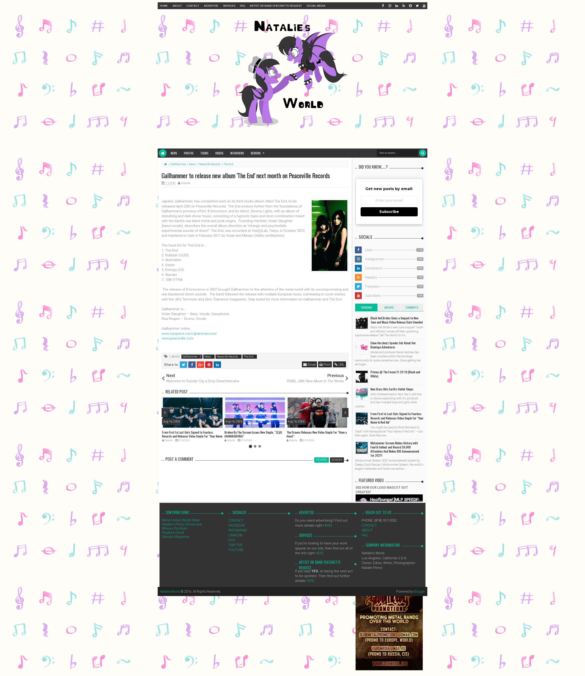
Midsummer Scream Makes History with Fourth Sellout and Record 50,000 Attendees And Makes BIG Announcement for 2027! (394, 449)
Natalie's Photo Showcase (182, 524)
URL (341, 365)
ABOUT (177, 5)
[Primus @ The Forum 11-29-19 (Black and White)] (362, 377)
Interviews (237, 153)
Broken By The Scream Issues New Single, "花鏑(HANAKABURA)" (253, 434)
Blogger (419, 591)
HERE (327, 525)
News (174, 153)
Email (311, 365)
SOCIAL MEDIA (316, 5)
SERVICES (229, 5)
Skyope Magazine (175, 537)
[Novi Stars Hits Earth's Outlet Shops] (362, 394)
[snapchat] (410, 5)
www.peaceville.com (178, 338)
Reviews (256, 153)
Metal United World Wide (181, 520)
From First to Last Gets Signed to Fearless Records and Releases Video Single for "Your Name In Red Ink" (192, 436)
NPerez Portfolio (174, 528)
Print (326, 365)
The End (248, 356)
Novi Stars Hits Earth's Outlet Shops (391, 389)
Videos (219, 153)
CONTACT (192, 5)
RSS (232, 540)
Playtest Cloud (173, 532)
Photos (189, 153)
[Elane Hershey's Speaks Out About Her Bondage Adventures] (362, 348)
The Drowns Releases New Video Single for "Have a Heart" (317, 434)
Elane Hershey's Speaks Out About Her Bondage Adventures (393, 344)
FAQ (242, 5)
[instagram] (389, 5)
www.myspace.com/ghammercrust (189, 333)
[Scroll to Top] (579, 668)
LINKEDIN (235, 535)
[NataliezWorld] (163, 153)
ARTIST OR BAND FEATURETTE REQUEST (276, 5)
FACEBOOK (237, 525)
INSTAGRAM (238, 530)
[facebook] (382, 5)
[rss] (403, 5)
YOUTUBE (236, 550)
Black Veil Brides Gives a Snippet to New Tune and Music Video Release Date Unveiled (396, 319)
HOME (164, 5)
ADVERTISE (211, 5)
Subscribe (389, 211)
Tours (204, 153)
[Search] (422, 152)
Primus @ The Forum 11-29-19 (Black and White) (395, 373)
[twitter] (417, 5)
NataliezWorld (170, 591)
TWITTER (235, 545)
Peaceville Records (227, 356)
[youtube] (423, 5)
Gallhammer (190, 356)
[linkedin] (396, 5)
